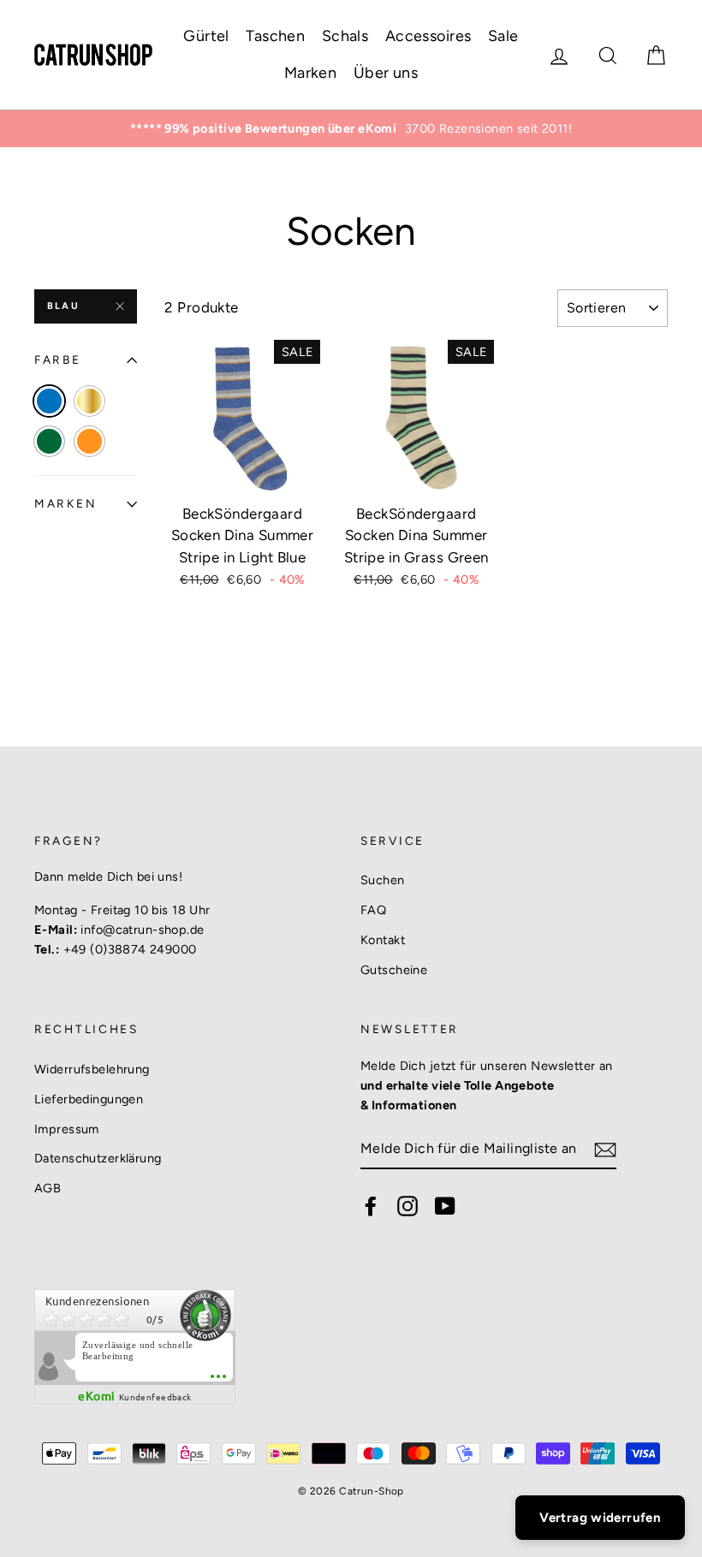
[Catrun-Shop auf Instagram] (407, 1205)
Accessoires (428, 36)
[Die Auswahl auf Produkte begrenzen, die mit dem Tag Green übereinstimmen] (49, 441)
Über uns (386, 72)
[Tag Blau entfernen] (49, 401)
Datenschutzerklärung (98, 1158)
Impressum (66, 1129)
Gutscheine (393, 970)
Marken (310, 72)
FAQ (373, 910)
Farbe (57, 359)
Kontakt (382, 940)
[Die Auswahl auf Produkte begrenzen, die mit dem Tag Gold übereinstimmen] (89, 401)
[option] (351, 129)
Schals (345, 36)
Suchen (382, 880)
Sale (503, 36)
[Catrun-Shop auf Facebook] (370, 1205)
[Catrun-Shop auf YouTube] (445, 1205)
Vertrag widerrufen (600, 1517)
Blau (63, 306)
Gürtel (206, 36)
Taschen (275, 36)
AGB (47, 1188)
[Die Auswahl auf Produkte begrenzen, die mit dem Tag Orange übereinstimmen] (89, 441)
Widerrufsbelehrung (92, 1069)
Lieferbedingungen (88, 1099)
